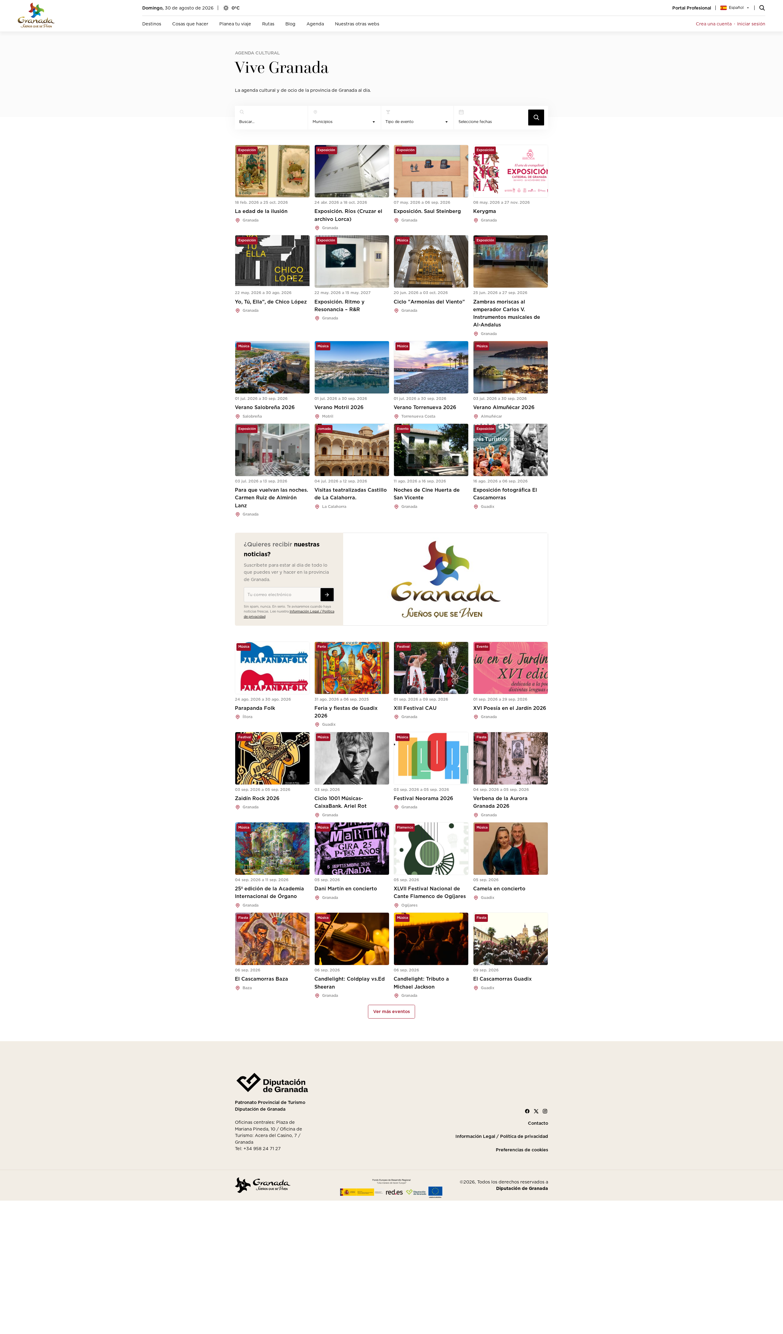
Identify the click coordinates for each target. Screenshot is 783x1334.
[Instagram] (545, 1111)
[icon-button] (536, 117)
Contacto (538, 1123)
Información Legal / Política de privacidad (501, 1136)
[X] (536, 1111)
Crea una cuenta (714, 23)
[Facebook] (527, 1111)
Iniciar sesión (751, 23)
